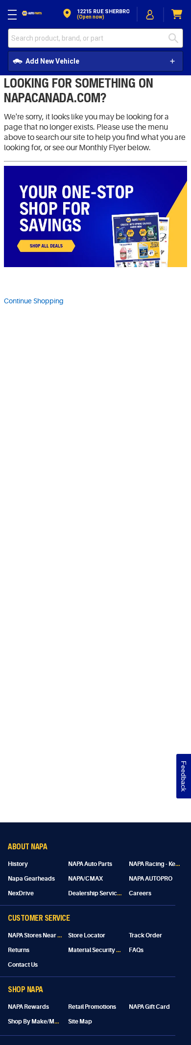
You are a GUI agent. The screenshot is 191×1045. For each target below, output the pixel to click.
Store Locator (86, 935)
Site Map (80, 1021)
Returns (18, 950)
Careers (140, 893)
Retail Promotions (92, 1006)
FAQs (136, 950)
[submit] (175, 38)
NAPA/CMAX (85, 878)
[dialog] (150, 14)
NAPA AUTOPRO (150, 878)
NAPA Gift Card (149, 1006)
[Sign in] (150, 15)
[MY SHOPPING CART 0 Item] (177, 14)
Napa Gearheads (31, 878)
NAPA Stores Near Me (37, 935)
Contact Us (23, 964)
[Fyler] (95, 265)
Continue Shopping (34, 301)
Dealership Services (95, 893)
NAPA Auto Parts (90, 864)
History (18, 864)
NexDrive (21, 893)
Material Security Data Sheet (107, 950)
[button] (95, 14)
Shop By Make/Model (37, 1021)
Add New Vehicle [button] (52, 61)
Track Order (145, 935)
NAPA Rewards (28, 1006)
